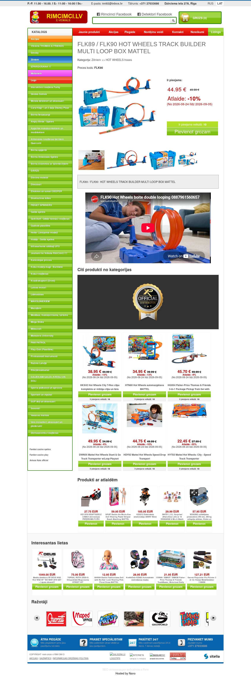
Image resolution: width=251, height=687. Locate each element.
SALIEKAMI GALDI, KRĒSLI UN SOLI (48, 378)
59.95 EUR (118, 511)
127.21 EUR (201, 574)
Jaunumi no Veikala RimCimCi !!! (49, 253)
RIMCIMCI (58, 17)
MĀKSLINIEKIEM (40, 301)
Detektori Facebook (156, 14)
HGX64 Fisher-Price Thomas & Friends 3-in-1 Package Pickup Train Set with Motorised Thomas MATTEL (189, 389)
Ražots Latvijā (39, 363)
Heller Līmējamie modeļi (44, 232)
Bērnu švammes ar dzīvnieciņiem (49, 163)
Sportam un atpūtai (41, 394)
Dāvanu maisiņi (39, 177)
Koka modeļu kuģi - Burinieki (47, 267)
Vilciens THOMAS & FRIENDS (47, 46)
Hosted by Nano (125, 673)
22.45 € (189, 442)
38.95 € (100, 372)
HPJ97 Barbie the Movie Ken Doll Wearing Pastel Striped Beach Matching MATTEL (118, 516)
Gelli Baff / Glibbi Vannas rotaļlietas (50, 218)
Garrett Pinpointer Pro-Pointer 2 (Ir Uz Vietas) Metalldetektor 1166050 (202, 579)
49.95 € (100, 442)
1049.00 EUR (47, 574)
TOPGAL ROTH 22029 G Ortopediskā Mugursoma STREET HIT (78, 579)
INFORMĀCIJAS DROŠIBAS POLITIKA (70, 658)
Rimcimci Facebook (116, 14)
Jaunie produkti (89, 32)
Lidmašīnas (37, 294)
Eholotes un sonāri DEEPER (46, 191)
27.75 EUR (91, 511)
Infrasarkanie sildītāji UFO (45, 246)
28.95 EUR (140, 574)
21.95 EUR (171, 574)
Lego (33, 80)
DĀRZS (35, 170)
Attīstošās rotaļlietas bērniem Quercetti (47, 141)
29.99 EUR (172, 511)
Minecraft (36, 328)
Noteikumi (197, 32)
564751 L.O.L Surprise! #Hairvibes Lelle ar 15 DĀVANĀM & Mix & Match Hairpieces (172, 517)
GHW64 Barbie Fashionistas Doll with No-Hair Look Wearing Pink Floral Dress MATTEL (109, 579)
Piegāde (130, 32)
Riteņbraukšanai (40, 370)
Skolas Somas (39, 94)
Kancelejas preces (41, 260)
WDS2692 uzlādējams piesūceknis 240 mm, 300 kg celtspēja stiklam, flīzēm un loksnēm (199, 517)
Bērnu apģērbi (39, 150)
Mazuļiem (36, 308)
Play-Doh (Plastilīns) (42, 349)
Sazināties (45, 658)
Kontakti (178, 32)
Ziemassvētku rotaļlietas (44, 433)
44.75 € (144, 442)
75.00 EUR (78, 574)
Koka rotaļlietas (39, 273)
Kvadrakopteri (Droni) (43, 280)
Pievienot (91, 524)
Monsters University (42, 335)
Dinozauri (36, 184)
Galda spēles (38, 212)
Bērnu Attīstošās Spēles (44, 157)
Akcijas (35, 39)
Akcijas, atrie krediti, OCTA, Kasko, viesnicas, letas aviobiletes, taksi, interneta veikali (157, 656)
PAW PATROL (38, 342)
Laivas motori (38, 287)
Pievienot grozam (192, 131)
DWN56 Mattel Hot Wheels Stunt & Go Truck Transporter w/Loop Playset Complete (100, 458)
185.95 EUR (145, 511)
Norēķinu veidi (153, 32)
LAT (220, 3)
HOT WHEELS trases (119, 60)
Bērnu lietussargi (40, 114)
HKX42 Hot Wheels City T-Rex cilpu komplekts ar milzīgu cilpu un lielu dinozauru (99, 389)
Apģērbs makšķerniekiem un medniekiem (47, 130)
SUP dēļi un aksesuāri (43, 401)
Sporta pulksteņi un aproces (46, 387)
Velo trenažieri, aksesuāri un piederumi (46, 424)
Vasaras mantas (40, 415)
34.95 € (144, 372)
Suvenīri (35, 408)
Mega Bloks (37, 322)
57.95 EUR (199, 511)
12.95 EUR (109, 574)
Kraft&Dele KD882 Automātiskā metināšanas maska (140, 578)
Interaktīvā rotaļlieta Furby (45, 87)
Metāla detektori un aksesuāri (47, 101)
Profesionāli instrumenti (44, 356)
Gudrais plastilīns (40, 225)
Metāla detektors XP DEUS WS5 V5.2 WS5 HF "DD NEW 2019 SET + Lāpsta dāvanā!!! (46, 579)
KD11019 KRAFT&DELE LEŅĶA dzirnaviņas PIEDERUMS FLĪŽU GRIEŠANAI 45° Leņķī (91, 517)
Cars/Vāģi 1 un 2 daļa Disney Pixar (50, 107)
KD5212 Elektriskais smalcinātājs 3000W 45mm (145, 515)
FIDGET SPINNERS (41, 205)
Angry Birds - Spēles (42, 121)
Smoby (35, 52)
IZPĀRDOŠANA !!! (41, 66)
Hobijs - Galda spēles (42, 239)
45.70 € (189, 372)
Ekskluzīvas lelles (41, 198)
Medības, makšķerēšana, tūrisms (49, 315)
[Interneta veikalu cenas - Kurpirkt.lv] (138, 656)
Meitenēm (36, 73)
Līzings (216, 32)
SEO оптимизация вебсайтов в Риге (126, 669)
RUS (210, 3)
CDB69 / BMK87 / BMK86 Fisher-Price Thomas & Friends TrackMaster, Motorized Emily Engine (170, 580)
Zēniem (35, 59)
